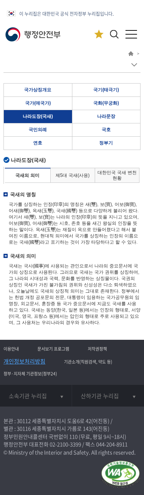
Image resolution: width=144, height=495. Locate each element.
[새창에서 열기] (120, 475)
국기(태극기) (106, 89)
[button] (114, 34)
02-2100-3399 (65, 444)
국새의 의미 (27, 175)
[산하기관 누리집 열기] (108, 396)
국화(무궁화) (106, 103)
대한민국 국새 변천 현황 (117, 175)
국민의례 (38, 129)
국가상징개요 (37, 89)
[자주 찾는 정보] (98, 34)
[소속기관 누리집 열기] (36, 396)
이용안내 (11, 349)
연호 (37, 142)
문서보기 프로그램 (53, 349)
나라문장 (106, 116)
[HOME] (131, 54)
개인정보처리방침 (24, 361)
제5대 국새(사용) (72, 175)
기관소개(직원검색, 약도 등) (88, 362)
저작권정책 (97, 349)
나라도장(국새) (38, 116)
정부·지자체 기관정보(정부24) (30, 374)
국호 (106, 129)
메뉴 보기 (134, 64)
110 (73, 436)
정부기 (106, 142)
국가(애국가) (38, 103)
